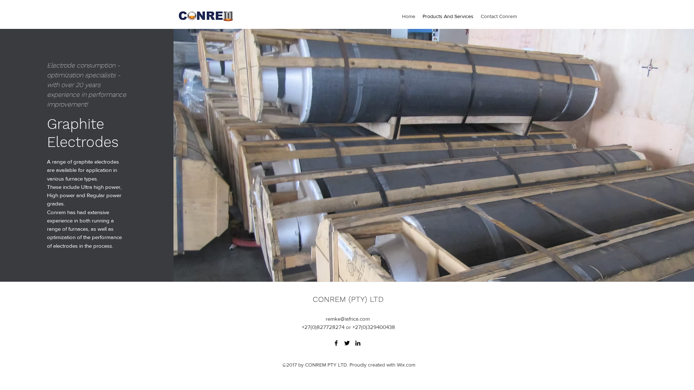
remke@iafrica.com (348, 319)
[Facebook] (336, 343)
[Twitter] (347, 343)
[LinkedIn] (357, 343)
